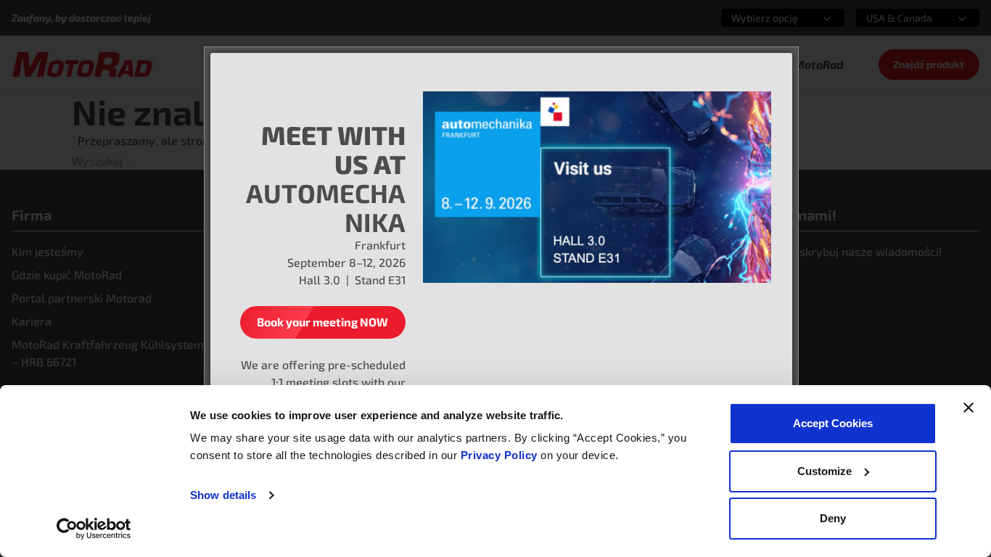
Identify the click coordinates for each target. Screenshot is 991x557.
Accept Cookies (833, 423)
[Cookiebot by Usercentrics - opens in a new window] (93, 529)
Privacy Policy (501, 455)
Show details (223, 495)
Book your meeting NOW (322, 322)
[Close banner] (968, 408)
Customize (824, 471)
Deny (833, 518)
